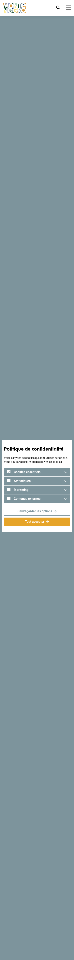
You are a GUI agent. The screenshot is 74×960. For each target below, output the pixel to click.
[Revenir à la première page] (14, 8)
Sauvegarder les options (35, 511)
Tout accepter (34, 521)
